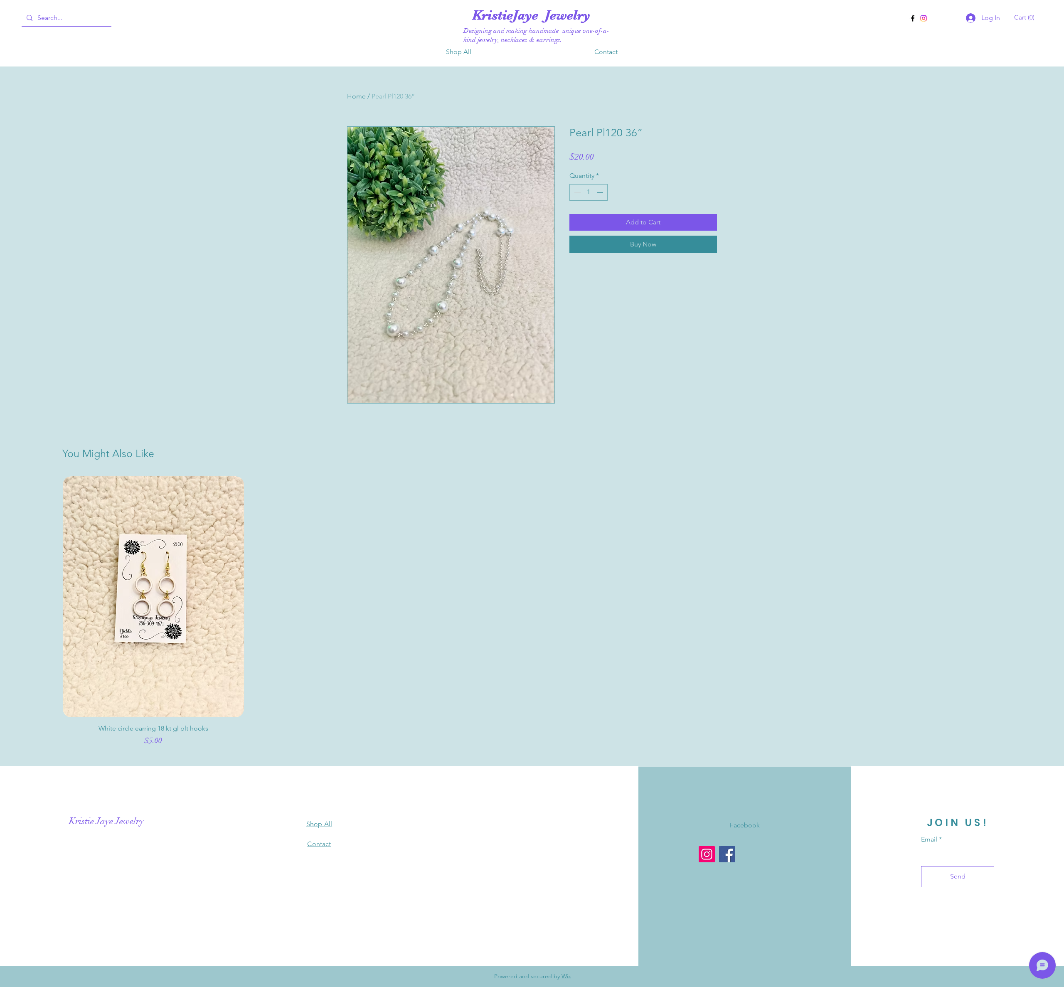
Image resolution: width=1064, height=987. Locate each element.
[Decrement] (576, 192)
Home (356, 96)
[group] (532, 615)
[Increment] (600, 192)
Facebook (744, 825)
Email (929, 839)
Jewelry (567, 15)
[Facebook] (913, 18)
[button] (1025, 17)
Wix (566, 976)
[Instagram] (923, 18)
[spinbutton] (588, 192)
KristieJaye (508, 15)
